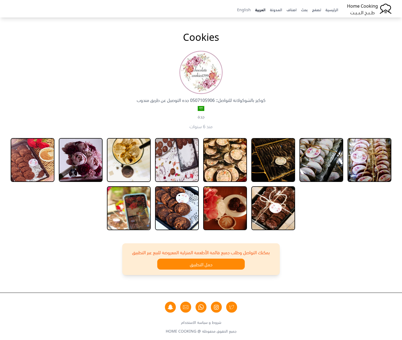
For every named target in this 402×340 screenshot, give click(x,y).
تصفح (316, 9)
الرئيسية (331, 9)
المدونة (276, 9)
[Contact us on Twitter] (231, 307)
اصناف (292, 9)
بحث (304, 9)
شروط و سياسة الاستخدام (201, 322)
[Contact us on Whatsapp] (201, 307)
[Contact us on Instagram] (216, 307)
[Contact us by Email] (185, 307)
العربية (260, 9)
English (244, 9)
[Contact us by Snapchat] (170, 307)
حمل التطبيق (201, 264)
